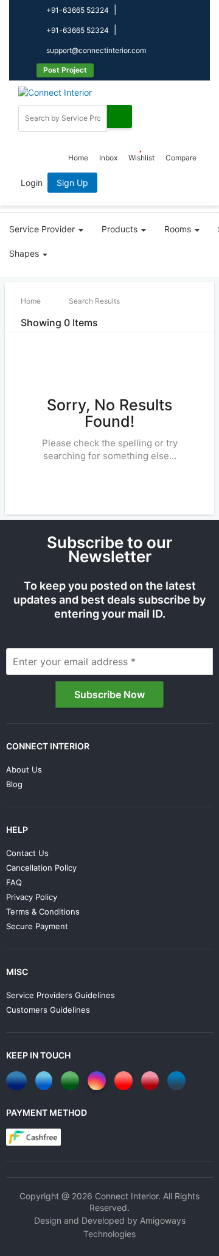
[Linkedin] (178, 1080)
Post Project (65, 69)
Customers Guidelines (48, 1010)
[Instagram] (99, 1080)
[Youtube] (125, 1080)
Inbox (108, 157)
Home (78, 157)
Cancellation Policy (41, 867)
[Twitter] (46, 1080)
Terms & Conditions (43, 911)
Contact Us (27, 853)
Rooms (178, 229)
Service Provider (43, 229)
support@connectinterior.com (95, 50)
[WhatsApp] (72, 1080)
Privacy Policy (31, 897)
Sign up (72, 182)
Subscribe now (109, 694)
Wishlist (141, 157)
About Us (24, 769)
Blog (14, 784)
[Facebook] (18, 1080)
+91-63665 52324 (76, 10)
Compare (180, 157)
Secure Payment (37, 926)
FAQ (14, 882)
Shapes (25, 253)
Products (121, 229)
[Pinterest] (152, 1080)
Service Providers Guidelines (60, 995)
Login (32, 182)
